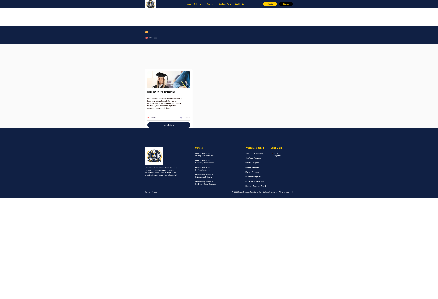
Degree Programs (252, 167)
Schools (197, 4)
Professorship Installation (254, 181)
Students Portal (225, 4)
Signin (270, 4)
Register (277, 156)
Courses (210, 4)
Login (276, 153)
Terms (147, 192)
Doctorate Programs (253, 177)
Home (188, 4)
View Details (169, 125)
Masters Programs (252, 172)
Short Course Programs (254, 153)
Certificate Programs (253, 158)
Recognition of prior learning (161, 92)
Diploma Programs (252, 163)
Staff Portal (239, 4)
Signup (286, 4)
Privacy (155, 192)
